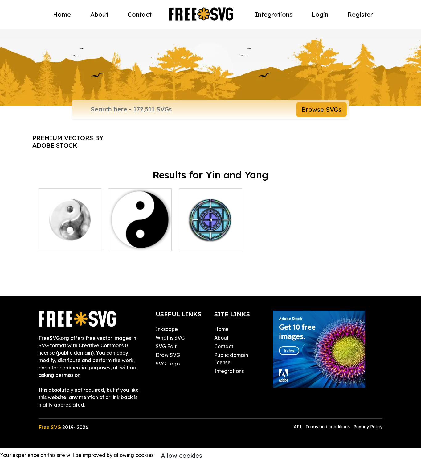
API (298, 426)
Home (62, 14)
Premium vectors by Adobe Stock (68, 141)
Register (360, 14)
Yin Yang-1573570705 (140, 239)
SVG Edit (166, 346)
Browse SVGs (321, 109)
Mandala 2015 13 (206, 243)
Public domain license (231, 358)
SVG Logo (168, 364)
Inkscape (167, 329)
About (99, 14)
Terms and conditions (327, 426)
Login (320, 14)
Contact (140, 14)
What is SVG (170, 338)
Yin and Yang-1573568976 (70, 239)
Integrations (273, 14)
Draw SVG (168, 355)
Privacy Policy (368, 426)
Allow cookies (181, 455)
